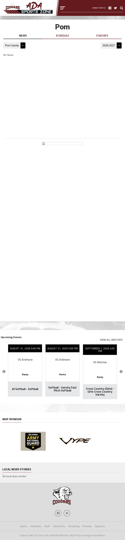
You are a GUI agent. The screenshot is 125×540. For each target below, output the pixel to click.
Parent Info (59, 526)
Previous (4, 371)
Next (121, 371)
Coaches (102, 35)
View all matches (111, 339)
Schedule (62, 35)
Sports (23, 526)
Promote (87, 526)
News (23, 35)
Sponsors (100, 526)
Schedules (35, 526)
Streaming (73, 526)
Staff (47, 526)
